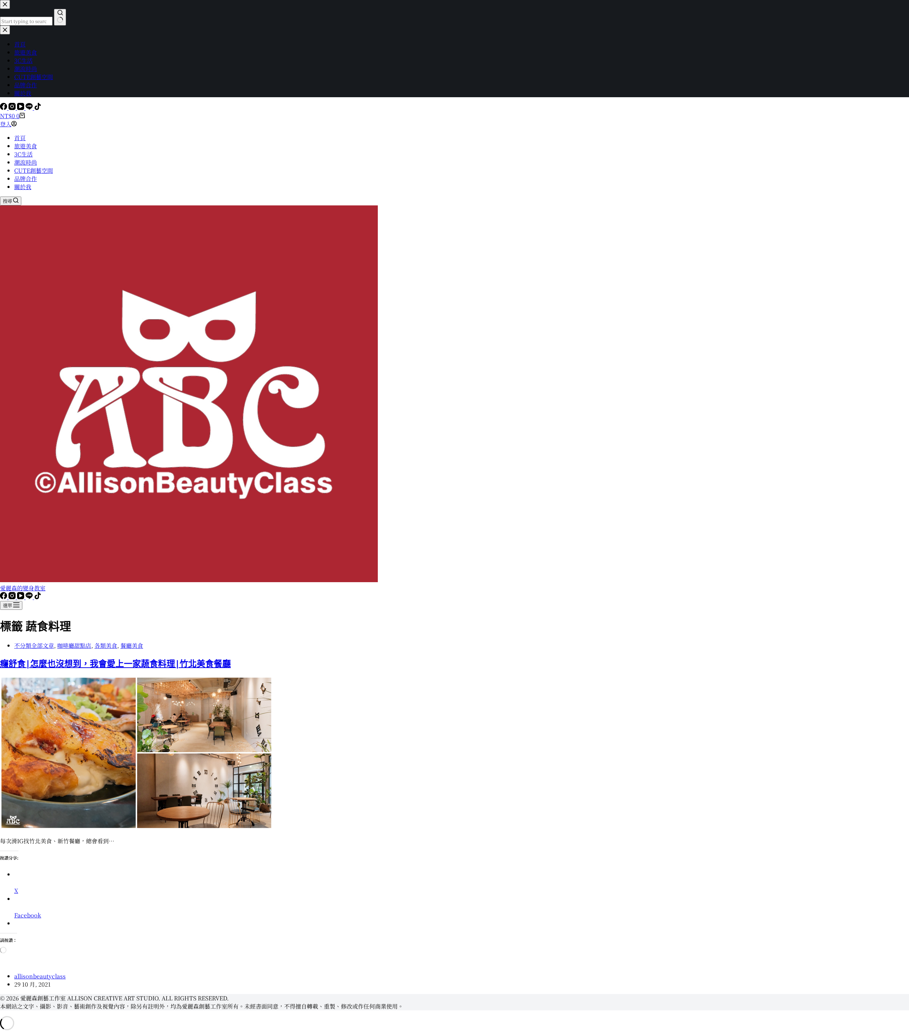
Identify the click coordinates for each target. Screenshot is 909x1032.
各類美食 (105, 645)
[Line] (30, 108)
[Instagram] (13, 108)
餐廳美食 (131, 645)
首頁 (20, 138)
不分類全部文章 (34, 645)
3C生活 (23, 154)
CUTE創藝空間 (33, 170)
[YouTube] (21, 108)
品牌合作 (25, 179)
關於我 (22, 187)
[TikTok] (37, 108)
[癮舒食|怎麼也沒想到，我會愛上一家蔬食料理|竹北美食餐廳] (136, 827)
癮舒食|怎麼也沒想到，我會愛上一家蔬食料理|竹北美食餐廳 (115, 663)
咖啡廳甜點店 (74, 645)
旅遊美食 (25, 146)
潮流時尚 (25, 162)
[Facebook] (4, 108)
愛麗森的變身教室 (22, 588)
